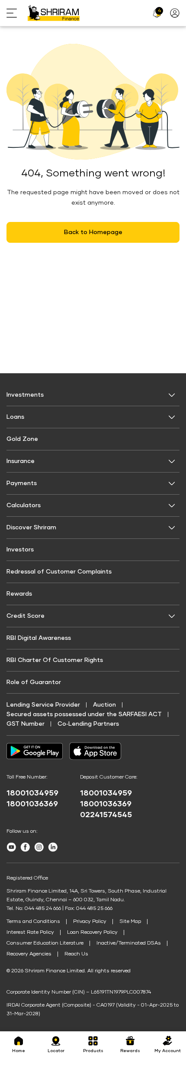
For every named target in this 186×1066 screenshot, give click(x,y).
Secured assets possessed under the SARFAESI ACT (84, 714)
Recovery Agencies (28, 954)
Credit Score (25, 616)
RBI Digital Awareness (38, 638)
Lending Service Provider (43, 705)
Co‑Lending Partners (88, 724)
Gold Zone (22, 439)
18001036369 (32, 804)
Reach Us (76, 954)
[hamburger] (17, 13)
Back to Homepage (93, 232)
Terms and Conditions (33, 921)
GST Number (25, 724)
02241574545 (106, 815)
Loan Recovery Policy (92, 932)
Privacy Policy (89, 921)
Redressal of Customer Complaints (59, 572)
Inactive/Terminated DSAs (128, 943)
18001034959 (32, 793)
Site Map (130, 921)
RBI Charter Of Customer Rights (54, 660)
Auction (104, 705)
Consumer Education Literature (44, 943)
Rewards (19, 594)
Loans (15, 417)
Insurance (20, 461)
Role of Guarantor (33, 682)
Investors (20, 550)
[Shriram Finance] (54, 13)
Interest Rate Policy (30, 932)
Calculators (23, 505)
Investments (25, 395)
